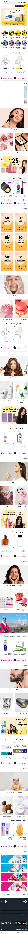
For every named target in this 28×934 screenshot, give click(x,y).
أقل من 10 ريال (12, 38)
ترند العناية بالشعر (18, 48)
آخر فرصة (18, 37)
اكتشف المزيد (5, 47)
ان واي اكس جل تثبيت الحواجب (20, 196)
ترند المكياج (11, 47)
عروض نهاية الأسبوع (24, 38)
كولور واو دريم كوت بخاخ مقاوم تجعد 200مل (20, 447)
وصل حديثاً (5, 37)
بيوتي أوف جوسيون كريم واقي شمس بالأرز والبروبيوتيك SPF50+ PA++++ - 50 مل (20, 72)
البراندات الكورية (24, 48)
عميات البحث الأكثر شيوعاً (22, 932)
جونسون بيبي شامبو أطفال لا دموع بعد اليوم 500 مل (20, 839)
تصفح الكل (25, 208)
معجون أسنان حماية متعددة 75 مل (20, 758)
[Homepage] (21, 2)
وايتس (25, 906)
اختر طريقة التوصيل (20, 5)
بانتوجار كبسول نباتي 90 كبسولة (20, 654)
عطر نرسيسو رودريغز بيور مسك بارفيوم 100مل (20, 551)
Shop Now (25, 83)
